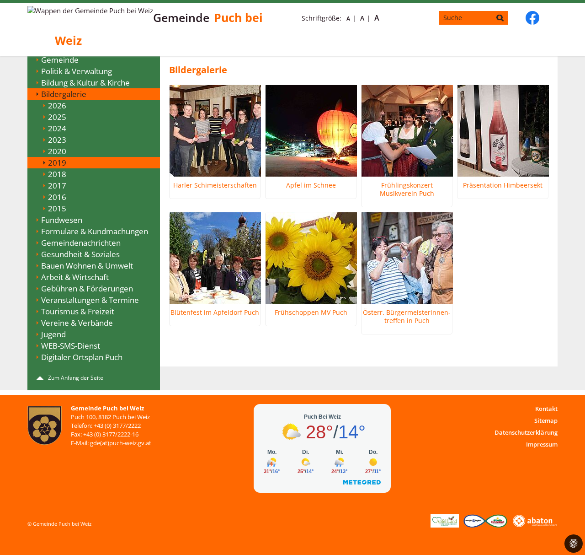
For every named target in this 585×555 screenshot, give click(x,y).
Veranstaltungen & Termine (90, 300)
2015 (57, 208)
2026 (57, 105)
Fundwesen (61, 220)
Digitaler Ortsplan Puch (81, 357)
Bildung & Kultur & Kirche (85, 82)
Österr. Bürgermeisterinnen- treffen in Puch (407, 316)
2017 (57, 185)
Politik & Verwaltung (76, 71)
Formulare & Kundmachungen (94, 231)
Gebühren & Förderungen (87, 288)
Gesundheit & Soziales (80, 254)
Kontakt (546, 408)
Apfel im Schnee (311, 185)
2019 (57, 162)
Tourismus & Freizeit (77, 311)
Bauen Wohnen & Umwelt (87, 265)
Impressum (542, 444)
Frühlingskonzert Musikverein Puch (407, 189)
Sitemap (546, 420)
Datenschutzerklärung (526, 432)
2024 (57, 128)
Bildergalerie (63, 94)
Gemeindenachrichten (81, 242)
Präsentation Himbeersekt (502, 185)
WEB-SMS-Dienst (70, 345)
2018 (57, 174)
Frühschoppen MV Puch (311, 312)
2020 (57, 151)
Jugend (53, 334)
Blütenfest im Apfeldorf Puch (214, 312)
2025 (57, 117)
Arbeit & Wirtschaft (75, 277)
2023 (57, 140)
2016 (57, 197)
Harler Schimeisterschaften (215, 185)
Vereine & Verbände (77, 323)
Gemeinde (60, 59)
